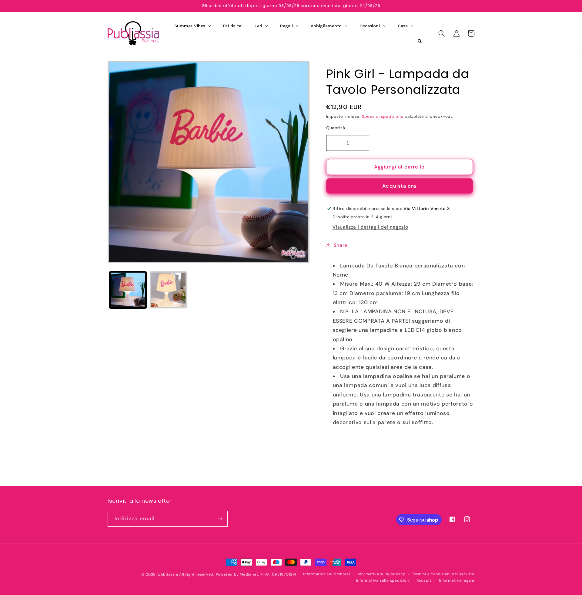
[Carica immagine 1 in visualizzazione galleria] (127, 289)
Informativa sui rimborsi (326, 574)
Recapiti (424, 580)
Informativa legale (456, 580)
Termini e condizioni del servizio (443, 574)
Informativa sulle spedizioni (383, 580)
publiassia (168, 574)
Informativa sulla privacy (380, 574)
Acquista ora (399, 186)
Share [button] (340, 245)
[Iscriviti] (220, 519)
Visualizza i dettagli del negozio (370, 227)
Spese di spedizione (383, 116)
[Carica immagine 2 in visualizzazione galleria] (168, 289)
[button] (441, 33)
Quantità (335, 128)
